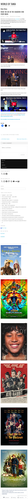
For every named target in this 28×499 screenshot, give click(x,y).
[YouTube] (14, 181)
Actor (2, 162)
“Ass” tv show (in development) (7, 213)
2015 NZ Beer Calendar (5, 139)
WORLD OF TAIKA (8, 4)
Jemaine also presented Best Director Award (9, 113)
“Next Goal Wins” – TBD (6, 198)
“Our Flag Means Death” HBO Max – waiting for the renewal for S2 (14, 207)
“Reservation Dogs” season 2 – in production (10, 200)
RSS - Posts (4, 228)
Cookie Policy (4, 493)
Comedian (3, 165)
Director (3, 160)
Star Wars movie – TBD (6, 203)
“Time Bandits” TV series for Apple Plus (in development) (12, 218)
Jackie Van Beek (6, 134)
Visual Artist (4, 167)
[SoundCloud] (16, 181)
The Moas (17, 134)
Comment (22, 154)
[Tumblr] (11, 181)
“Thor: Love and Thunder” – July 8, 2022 (9, 196)
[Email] (18, 181)
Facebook (3, 236)
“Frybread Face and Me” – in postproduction (10, 201)
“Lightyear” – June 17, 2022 (7, 195)
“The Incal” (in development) (7, 208)
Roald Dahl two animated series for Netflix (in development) (13, 217)
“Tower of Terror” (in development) (8, 210)
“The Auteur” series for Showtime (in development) (11, 215)
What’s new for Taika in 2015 (22, 139)
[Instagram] (4, 174)
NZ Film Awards (12, 134)
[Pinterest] (9, 181)
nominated (17, 19)
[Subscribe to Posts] (1, 228)
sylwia (7, 16)
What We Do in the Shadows (15, 16)
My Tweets (3, 233)
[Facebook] (6, 174)
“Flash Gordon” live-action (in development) (10, 212)
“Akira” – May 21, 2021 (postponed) (8, 205)
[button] (14, 54)
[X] (2, 174)
